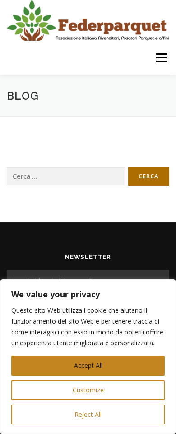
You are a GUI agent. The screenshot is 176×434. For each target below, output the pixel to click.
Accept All (88, 365)
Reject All (88, 414)
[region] (88, 356)
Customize (88, 390)
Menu (160, 58)
